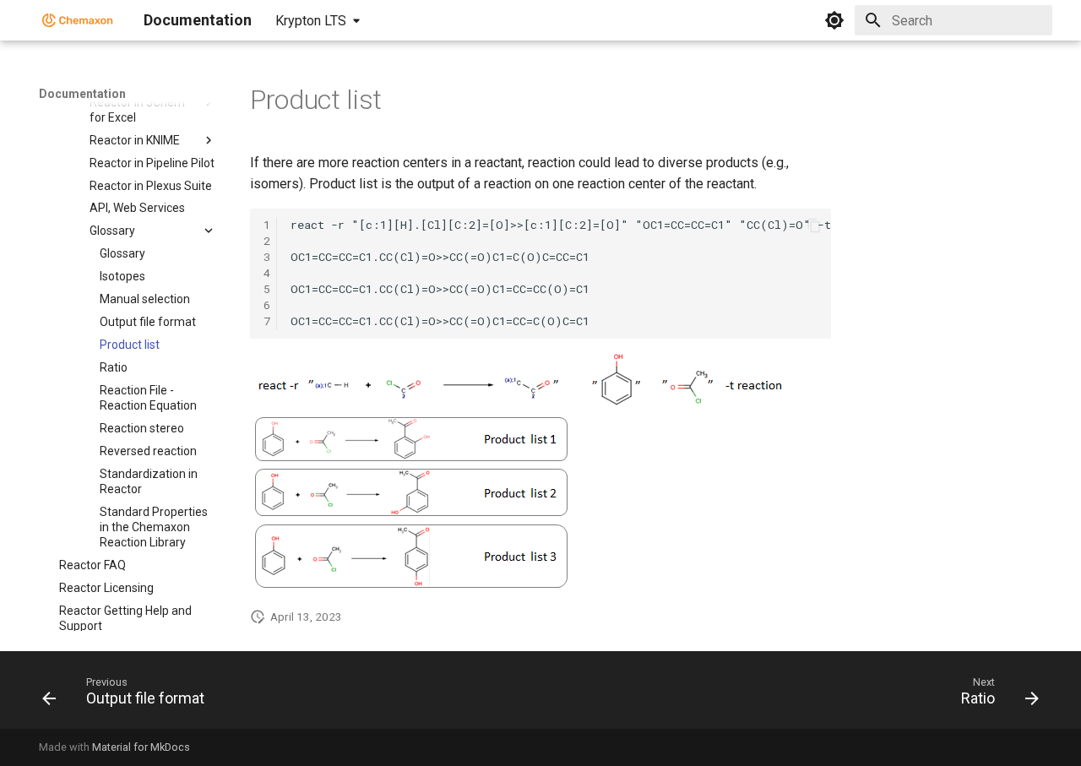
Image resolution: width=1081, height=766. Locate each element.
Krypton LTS (310, 21)
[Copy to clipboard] (814, 225)
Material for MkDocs (141, 747)
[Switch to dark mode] (834, 20)
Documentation (82, 94)
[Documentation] (77, 20)
